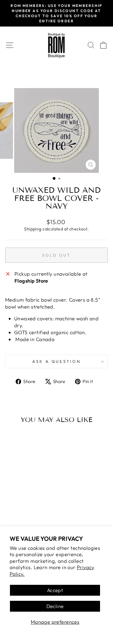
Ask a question (56, 361)
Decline (55, 606)
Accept (55, 590)
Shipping (32, 229)
